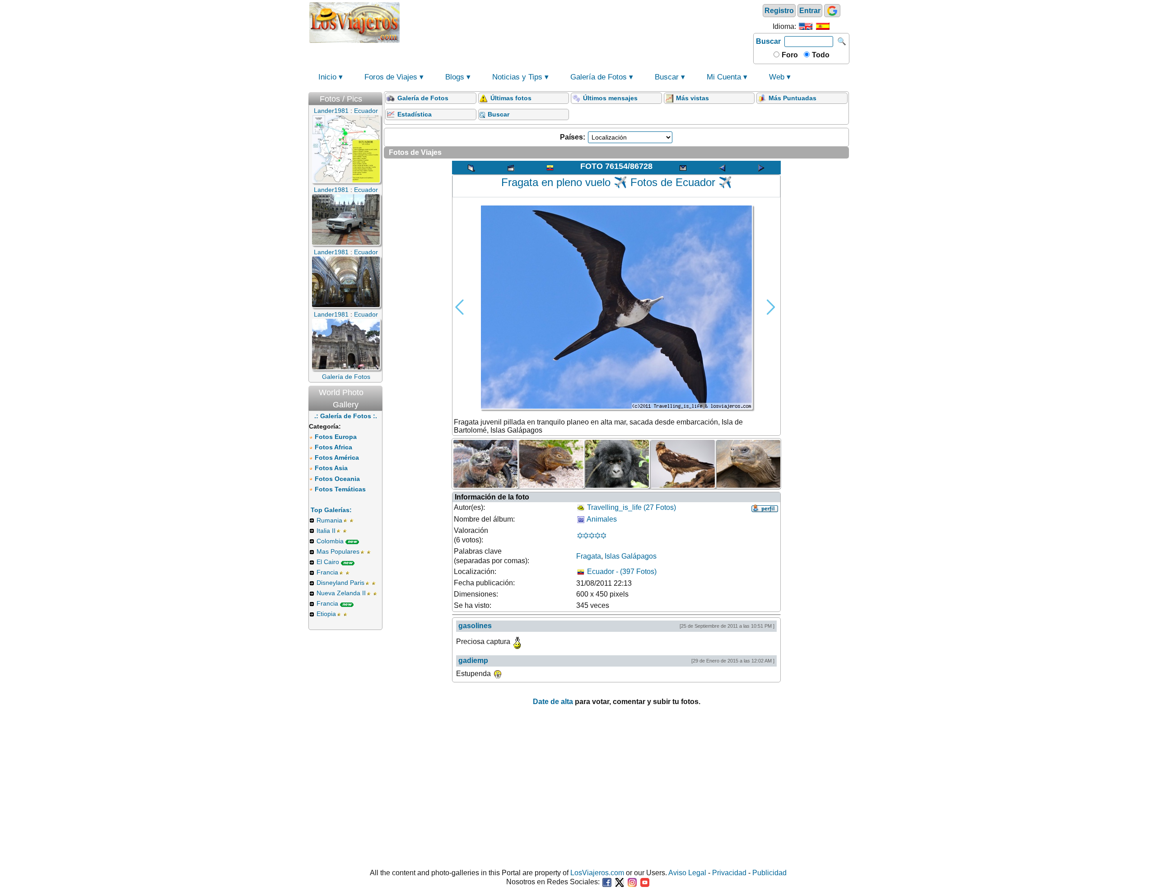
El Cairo (328, 561)
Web (776, 77)
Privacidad (729, 873)
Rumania (329, 520)
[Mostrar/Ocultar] (377, 97)
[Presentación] (511, 167)
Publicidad (769, 873)
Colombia (330, 541)
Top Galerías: (331, 509)
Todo (820, 55)
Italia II (326, 530)
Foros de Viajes (390, 77)
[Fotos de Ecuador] (550, 167)
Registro (779, 10)
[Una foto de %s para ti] (683, 167)
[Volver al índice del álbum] (471, 167)
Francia (327, 572)
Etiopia (326, 613)
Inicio (327, 77)
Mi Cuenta (724, 77)
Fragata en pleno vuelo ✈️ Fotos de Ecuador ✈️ (616, 182)
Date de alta (553, 701)
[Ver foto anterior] (722, 167)
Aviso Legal (687, 873)
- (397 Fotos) (622, 571)
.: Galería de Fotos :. (345, 416)
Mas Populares (338, 551)
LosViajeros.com (597, 873)
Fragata (588, 556)
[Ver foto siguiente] (761, 167)
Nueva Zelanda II (341, 593)
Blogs (454, 77)
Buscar (768, 41)
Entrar (809, 10)
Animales (602, 519)
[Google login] (832, 10)
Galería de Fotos (598, 77)
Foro (789, 55)
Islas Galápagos (631, 556)
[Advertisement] (576, 21)
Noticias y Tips (517, 77)
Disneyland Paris (340, 582)
